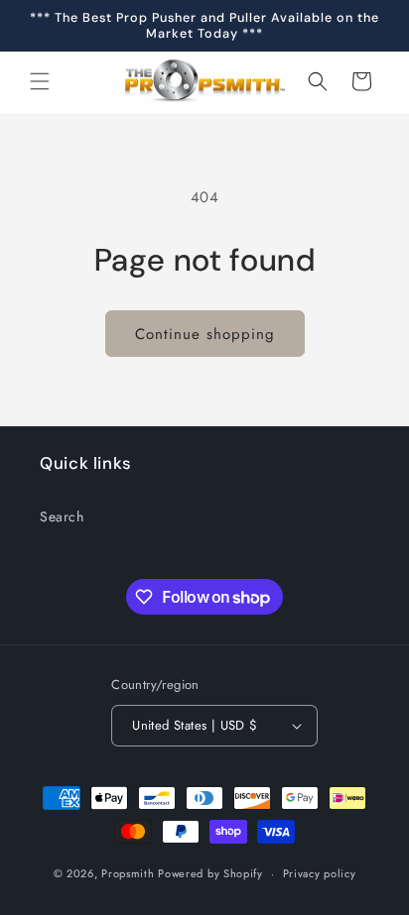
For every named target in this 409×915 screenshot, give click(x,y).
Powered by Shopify (210, 873)
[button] (40, 81)
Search (62, 516)
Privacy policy (319, 873)
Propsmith (127, 873)
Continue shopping (205, 334)
